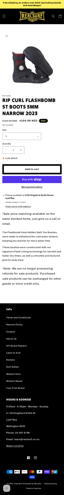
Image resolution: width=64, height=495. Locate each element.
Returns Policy (14, 324)
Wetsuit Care (13, 374)
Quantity (6, 144)
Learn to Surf (13, 353)
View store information (18, 206)
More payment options (32, 187)
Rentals (10, 360)
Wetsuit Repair (14, 381)
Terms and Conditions (18, 317)
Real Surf (18, 483)
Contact (10, 332)
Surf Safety (12, 367)
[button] (3, 16)
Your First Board (15, 388)
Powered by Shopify (32, 483)
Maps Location (15, 446)
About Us (11, 339)
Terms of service (33, 488)
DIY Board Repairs (16, 346)
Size (4, 130)
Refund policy (50, 484)
